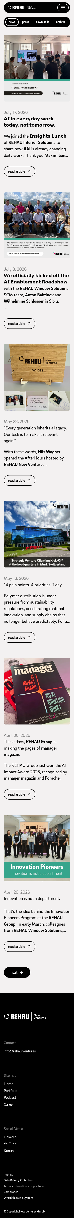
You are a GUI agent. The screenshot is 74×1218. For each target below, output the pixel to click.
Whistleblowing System (18, 1198)
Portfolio (10, 1090)
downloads (42, 22)
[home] (21, 8)
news (12, 22)
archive (60, 22)
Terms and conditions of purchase (24, 1186)
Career (9, 1104)
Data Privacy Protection (18, 1180)
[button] (63, 7)
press (25, 22)
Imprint (8, 1174)
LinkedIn (10, 1137)
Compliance (11, 1192)
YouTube (10, 1144)
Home (8, 1084)
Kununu (10, 1150)
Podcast (10, 1097)
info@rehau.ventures (20, 1051)
